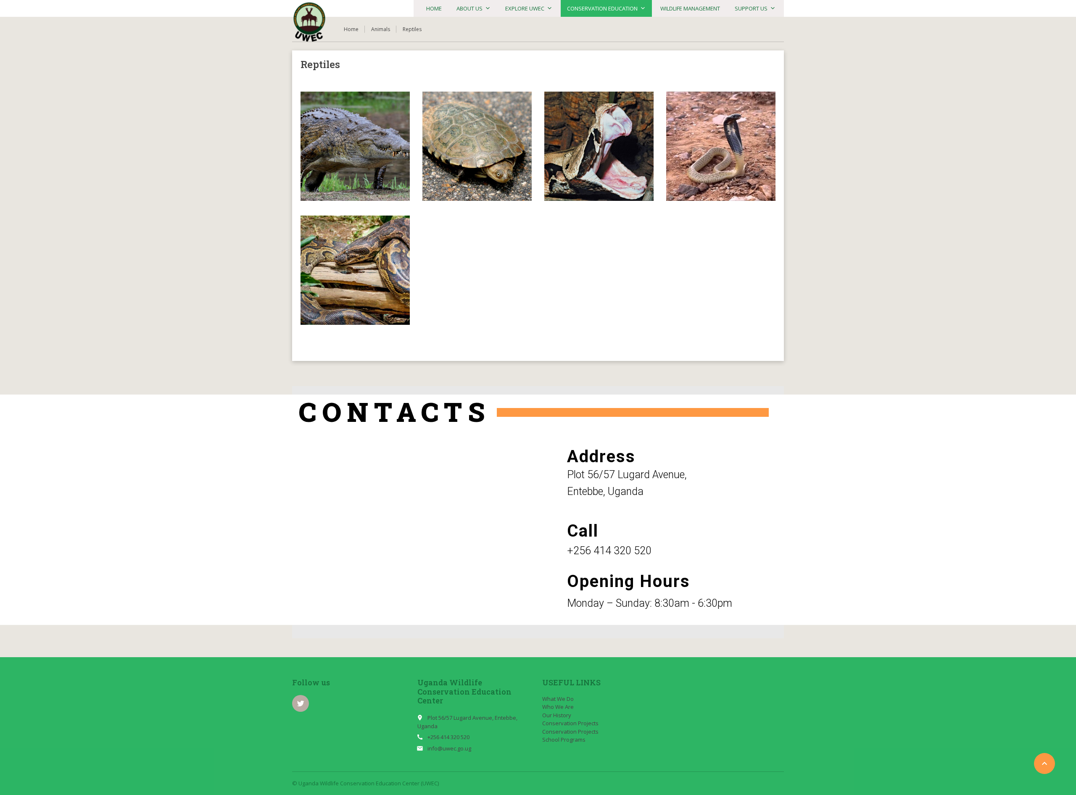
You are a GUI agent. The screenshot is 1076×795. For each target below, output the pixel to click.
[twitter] (300, 703)
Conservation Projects (570, 723)
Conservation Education (602, 8)
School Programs (563, 739)
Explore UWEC (524, 8)
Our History (556, 715)
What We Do (558, 699)
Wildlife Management (690, 8)
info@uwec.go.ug (449, 748)
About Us (469, 8)
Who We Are (558, 707)
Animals (380, 29)
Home (434, 8)
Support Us (751, 8)
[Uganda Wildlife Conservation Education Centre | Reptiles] (309, 22)
